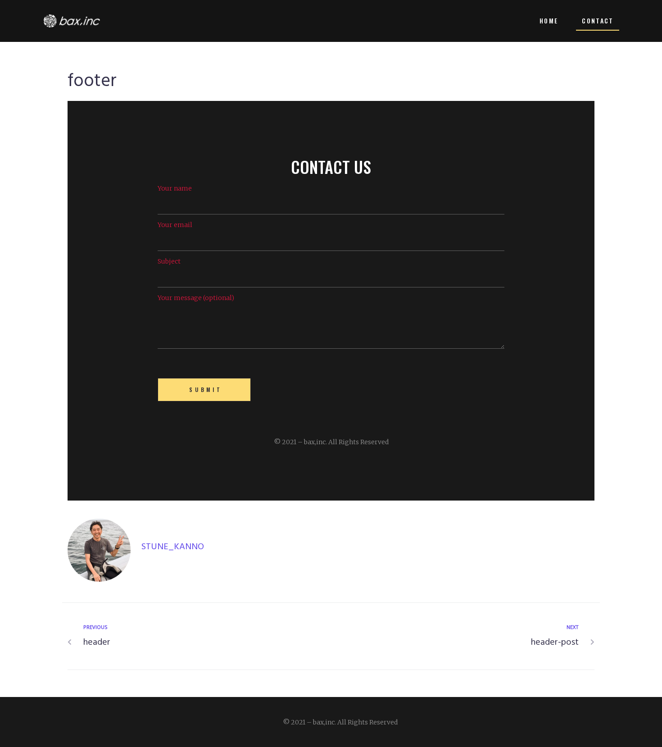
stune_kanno (172, 547)
